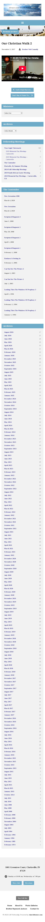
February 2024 (9, 432)
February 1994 (9, 835)
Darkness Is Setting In (12, 258)
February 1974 (9, 845)
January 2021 (9, 555)
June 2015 (8, 778)
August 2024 (8, 412)
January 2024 (9, 435)
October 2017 (9, 685)
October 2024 (9, 405)
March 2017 (8, 708)
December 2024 (10, 399)
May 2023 (7, 462)
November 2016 (10, 722)
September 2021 (10, 528)
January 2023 (9, 475)
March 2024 (8, 429)
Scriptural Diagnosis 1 (12, 248)
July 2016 (7, 735)
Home (9, 906)
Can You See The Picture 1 (14, 279)
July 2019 (7, 615)
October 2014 (9, 795)
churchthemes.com (35, 915)
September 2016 (10, 728)
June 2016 (8, 738)
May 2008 (7, 808)
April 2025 (8, 385)
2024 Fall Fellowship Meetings (15, 169)
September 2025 (10, 369)
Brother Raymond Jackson (16, 909)
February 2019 (9, 632)
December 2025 (10, 359)
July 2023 (7, 455)
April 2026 (8, 345)
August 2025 (8, 372)
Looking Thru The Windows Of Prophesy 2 (20, 300)
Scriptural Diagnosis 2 (12, 237)
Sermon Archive (10, 32)
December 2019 (10, 598)
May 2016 (7, 741)
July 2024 (7, 415)
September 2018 (10, 648)
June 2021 (8, 538)
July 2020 (7, 575)
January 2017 (9, 715)
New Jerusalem (10, 206)
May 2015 (7, 781)
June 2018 (8, 658)
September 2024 (10, 409)
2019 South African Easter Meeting (17, 173)
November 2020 (10, 562)
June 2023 (8, 459)
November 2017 (10, 682)
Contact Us (34, 909)
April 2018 (8, 665)
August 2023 (8, 452)
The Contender (10, 163)
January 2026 (9, 355)
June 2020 (8, 578)
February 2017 (9, 711)
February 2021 (9, 552)
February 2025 (9, 392)
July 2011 (7, 798)
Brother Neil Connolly (30, 49)
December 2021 (10, 518)
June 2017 (8, 698)
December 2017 (10, 678)
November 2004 (10, 821)
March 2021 (8, 548)
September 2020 (10, 568)
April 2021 (8, 545)
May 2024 (7, 422)
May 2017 (7, 702)
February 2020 (9, 592)
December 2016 (10, 718)
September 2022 (10, 489)
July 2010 (7, 801)
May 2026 (7, 342)
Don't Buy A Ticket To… (21, 95)
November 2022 (10, 482)
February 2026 (9, 352)
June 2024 (8, 419)
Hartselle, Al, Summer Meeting (15, 166)
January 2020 (9, 595)
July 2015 (7, 775)
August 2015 (8, 771)
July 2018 (7, 655)
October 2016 (9, 725)
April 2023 (8, 465)
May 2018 (7, 662)
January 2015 (9, 791)
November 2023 (10, 442)
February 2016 (9, 751)
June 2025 (8, 379)
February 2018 (9, 672)
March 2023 (8, 469)
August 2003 (8, 825)
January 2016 (9, 755)
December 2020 (10, 558)
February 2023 (9, 472)
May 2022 (7, 502)
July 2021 (7, 535)
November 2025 (10, 362)
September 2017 (10, 688)
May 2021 (7, 542)
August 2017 (8, 692)
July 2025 (7, 375)
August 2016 (8, 731)
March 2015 (8, 788)
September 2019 (10, 608)
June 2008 (8, 805)
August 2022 (8, 492)
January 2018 (9, 675)
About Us (18, 906)
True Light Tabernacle (12, 148)
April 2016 (8, 745)
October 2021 (9, 525)
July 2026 (7, 335)
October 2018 (9, 645)
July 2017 (7, 695)
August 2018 (8, 652)
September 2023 (10, 449)
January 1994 (9, 838)
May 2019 (7, 622)
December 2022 (10, 479)
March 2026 (8, 349)
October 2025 (9, 365)
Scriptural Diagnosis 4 (12, 217)
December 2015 (10, 758)
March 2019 (8, 628)
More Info (16, 883)
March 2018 (8, 668)
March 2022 (8, 509)
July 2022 (7, 495)
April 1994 (8, 831)
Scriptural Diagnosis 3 (12, 227)
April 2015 (8, 785)
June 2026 (8, 339)
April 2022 (8, 505)
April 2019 (8, 625)
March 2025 (8, 389)
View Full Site (22, 898)
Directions (28, 883)
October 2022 (9, 485)
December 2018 (10, 638)
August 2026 (8, 332)
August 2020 (8, 572)
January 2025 (9, 395)
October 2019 (9, 605)
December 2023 (10, 439)
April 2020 (8, 585)
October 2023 (9, 445)
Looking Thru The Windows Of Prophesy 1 (20, 310)
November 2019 (10, 602)
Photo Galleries (31, 906)
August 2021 (8, 532)
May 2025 (7, 382)
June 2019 (8, 618)
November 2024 (10, 402)
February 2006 (9, 818)
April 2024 (8, 425)
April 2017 (8, 705)
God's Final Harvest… (23, 90)
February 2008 (9, 815)
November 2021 (10, 522)
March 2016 (8, 748)
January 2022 (9, 515)
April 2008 (8, 811)
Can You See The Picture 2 (14, 269)
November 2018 (10, 642)
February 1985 (9, 841)
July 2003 (7, 828)
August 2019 (8, 612)
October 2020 (9, 565)
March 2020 (8, 588)
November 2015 (10, 761)
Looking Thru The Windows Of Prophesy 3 (20, 289)
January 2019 (9, 635)
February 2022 (9, 512)
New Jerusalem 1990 (11, 196)
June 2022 (8, 498)
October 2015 (9, 765)
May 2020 (7, 582)
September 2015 (10, 768)
